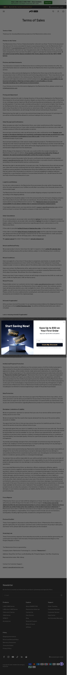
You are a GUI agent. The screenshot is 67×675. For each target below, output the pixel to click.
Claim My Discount (49, 345)
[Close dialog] (63, 322)
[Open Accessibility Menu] (60, 664)
